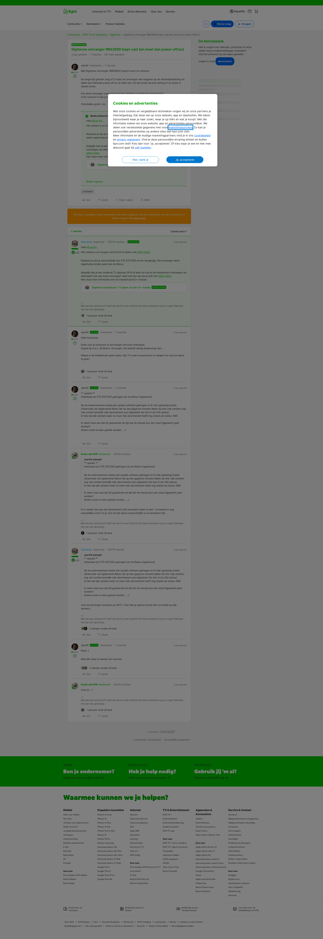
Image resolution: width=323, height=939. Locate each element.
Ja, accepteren (184, 159)
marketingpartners (180, 127)
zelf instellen (143, 147)
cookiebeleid (202, 135)
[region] (162, 130)
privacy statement (128, 139)
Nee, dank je (140, 159)
